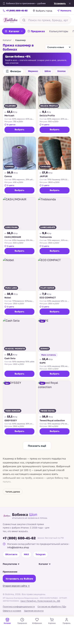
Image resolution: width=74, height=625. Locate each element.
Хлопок (61, 71)
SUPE (43, 362)
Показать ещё (37, 445)
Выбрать (19, 129)
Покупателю (11, 564)
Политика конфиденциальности (19, 606)
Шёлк (48, 71)
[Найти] (24, 20)
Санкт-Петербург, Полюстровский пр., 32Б (40, 601)
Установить (60, 3)
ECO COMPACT (48, 297)
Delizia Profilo (47, 115)
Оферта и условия (12, 610)
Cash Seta (9, 358)
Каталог (14, 31)
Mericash (9, 115)
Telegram (40, 554)
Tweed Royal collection (52, 420)
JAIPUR (44, 176)
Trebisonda (46, 237)
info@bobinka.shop (18, 547)
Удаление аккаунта (34, 610)
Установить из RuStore (19, 578)
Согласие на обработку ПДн (52, 606)
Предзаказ (38, 31)
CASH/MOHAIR (12, 237)
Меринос (33, 71)
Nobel (7, 297)
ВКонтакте (11, 554)
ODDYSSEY (10, 420)
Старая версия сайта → (16, 585)
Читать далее (12, 491)
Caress (8, 176)
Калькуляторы (58, 31)
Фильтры (15, 71)
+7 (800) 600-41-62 (19, 538)
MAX (26, 554)
